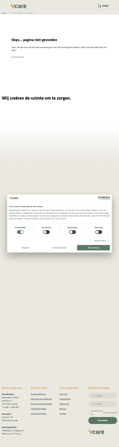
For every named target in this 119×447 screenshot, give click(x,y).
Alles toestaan (93, 248)
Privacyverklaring (38, 394)
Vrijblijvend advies (38, 408)
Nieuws (63, 408)
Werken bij (64, 404)
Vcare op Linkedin (38, 413)
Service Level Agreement (41, 404)
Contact (63, 413)
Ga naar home (18, 57)
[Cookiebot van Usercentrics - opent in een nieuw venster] (100, 198)
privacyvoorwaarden (110, 413)
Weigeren (25, 248)
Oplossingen (65, 399)
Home (4, 13)
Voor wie (63, 394)
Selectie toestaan (59, 248)
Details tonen (100, 241)
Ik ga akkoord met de (104, 412)
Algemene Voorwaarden (41, 399)
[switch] (46, 232)
